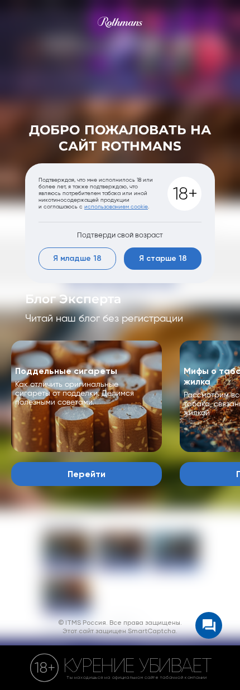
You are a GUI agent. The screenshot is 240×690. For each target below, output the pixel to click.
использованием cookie (116, 206)
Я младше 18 (77, 259)
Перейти (86, 474)
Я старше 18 (163, 259)
